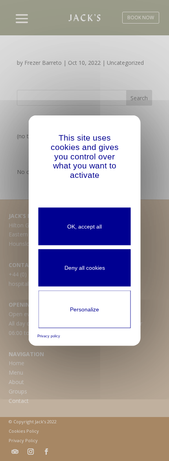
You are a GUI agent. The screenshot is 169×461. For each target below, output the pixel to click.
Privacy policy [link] (48, 336)
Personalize (84, 309)
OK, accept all (84, 226)
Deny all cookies (84, 268)
